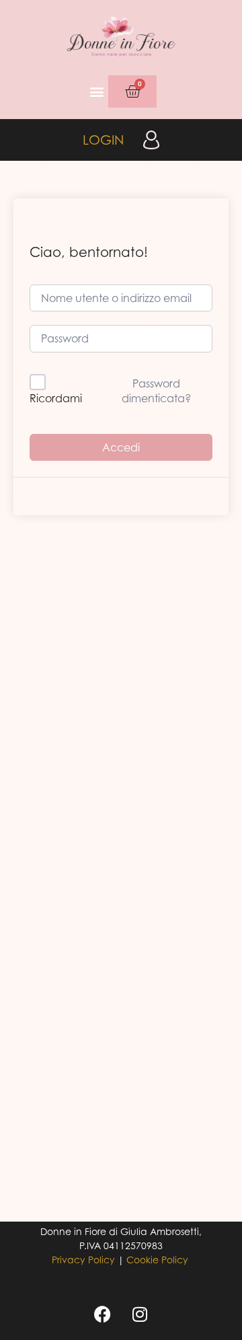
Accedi (121, 447)
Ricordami (56, 398)
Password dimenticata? (156, 391)
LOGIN (103, 139)
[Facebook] (103, 1314)
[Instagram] (140, 1314)
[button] (97, 92)
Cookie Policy (157, 1259)
